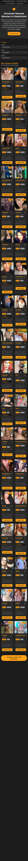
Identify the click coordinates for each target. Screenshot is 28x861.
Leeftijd (2, 50)
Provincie (3, 55)
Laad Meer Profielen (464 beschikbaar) (14, 658)
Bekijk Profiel (7, 97)
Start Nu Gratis (14, 33)
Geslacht (3, 44)
